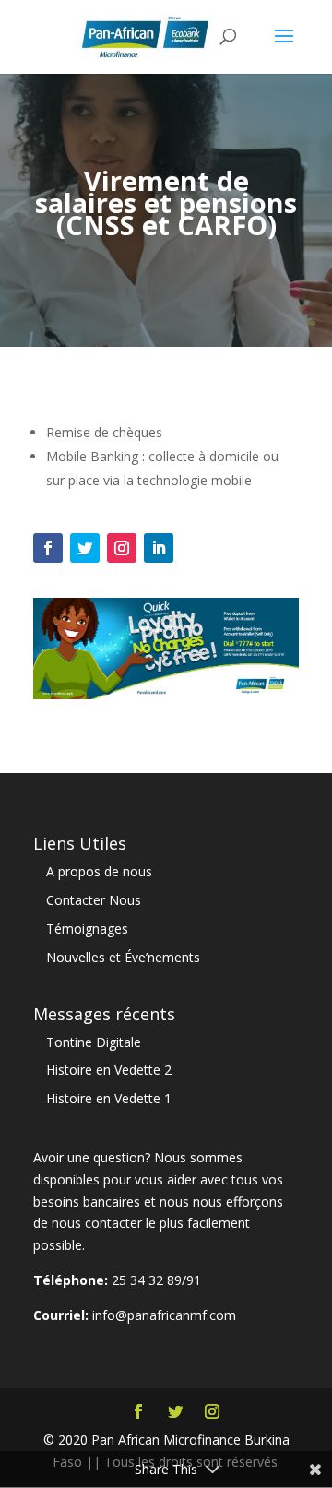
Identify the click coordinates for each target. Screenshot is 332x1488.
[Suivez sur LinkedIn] (158, 548)
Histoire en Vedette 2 (109, 1069)
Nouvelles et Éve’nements (123, 957)
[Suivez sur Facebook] (48, 548)
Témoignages (87, 928)
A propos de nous (99, 871)
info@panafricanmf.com (164, 1315)
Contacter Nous (93, 900)
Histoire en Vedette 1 (109, 1098)
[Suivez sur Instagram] (121, 548)
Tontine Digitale (93, 1042)
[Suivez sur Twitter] (85, 548)
